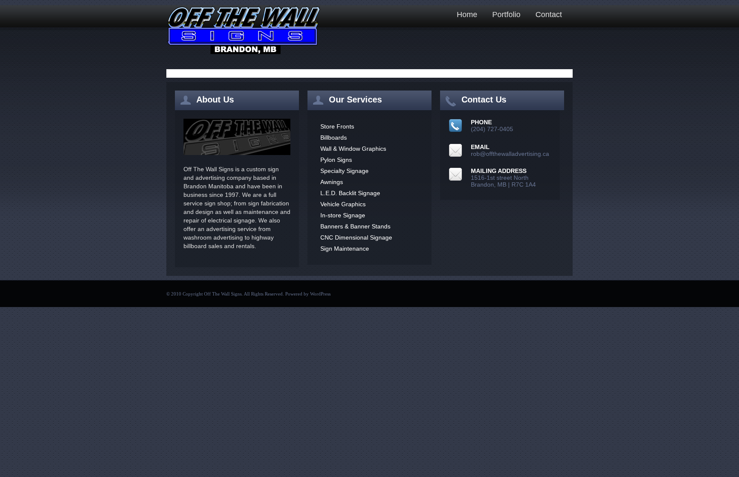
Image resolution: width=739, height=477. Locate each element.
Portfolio (506, 14)
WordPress (320, 293)
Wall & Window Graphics (353, 148)
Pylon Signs (336, 159)
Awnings (331, 182)
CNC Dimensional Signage (356, 237)
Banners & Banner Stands (355, 226)
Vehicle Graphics (343, 204)
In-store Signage (342, 215)
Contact (548, 14)
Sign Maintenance (344, 248)
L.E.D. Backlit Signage (350, 193)
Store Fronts (337, 126)
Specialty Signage (344, 170)
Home (467, 14)
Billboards (333, 137)
